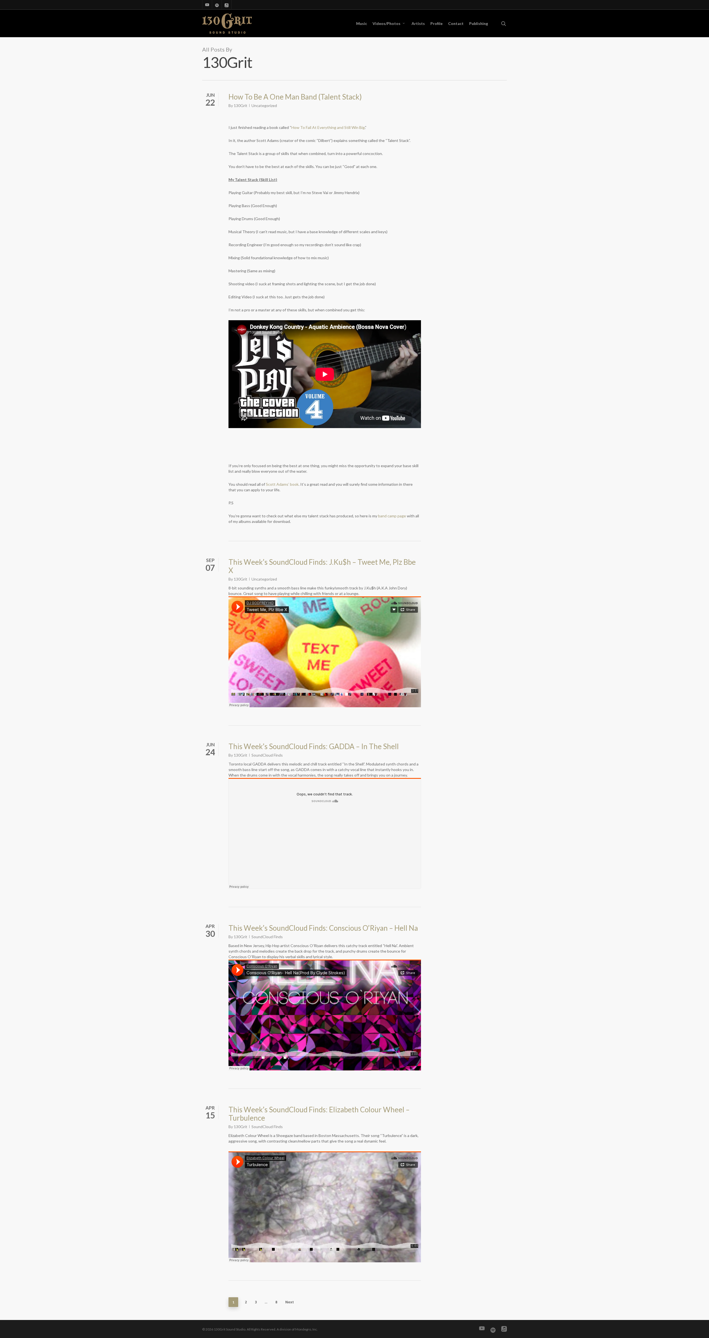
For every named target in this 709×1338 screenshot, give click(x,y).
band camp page (392, 515)
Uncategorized (264, 105)
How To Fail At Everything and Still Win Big (328, 127)
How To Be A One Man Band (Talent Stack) (295, 96)
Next (289, 1302)
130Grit (240, 105)
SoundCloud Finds (267, 755)
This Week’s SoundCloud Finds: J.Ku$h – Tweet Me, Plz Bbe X (322, 566)
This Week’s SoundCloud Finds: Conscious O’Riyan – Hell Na (323, 928)
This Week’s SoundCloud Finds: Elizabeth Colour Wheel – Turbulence (319, 1113)
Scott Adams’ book (282, 484)
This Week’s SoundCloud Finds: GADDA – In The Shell (313, 746)
